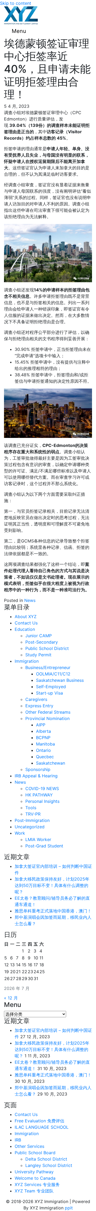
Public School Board (35, 1152)
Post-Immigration (32, 820)
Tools (30, 807)
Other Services (29, 1146)
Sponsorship (37, 769)
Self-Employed (51, 686)
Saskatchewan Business (60, 680)
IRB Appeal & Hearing (36, 775)
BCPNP (43, 737)
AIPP (40, 724)
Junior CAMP (38, 635)
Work (20, 833)
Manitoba (45, 744)
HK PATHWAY (39, 795)
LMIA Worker (38, 839)
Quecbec (45, 756)
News (29, 600)
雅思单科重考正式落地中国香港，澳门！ (53, 910)
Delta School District (46, 1159)
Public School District (47, 648)
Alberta (43, 731)
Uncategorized (30, 826)
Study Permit (38, 654)
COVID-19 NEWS (42, 788)
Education (25, 629)
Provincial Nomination (47, 718)
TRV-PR (33, 814)
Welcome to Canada (35, 1178)
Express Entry (39, 705)
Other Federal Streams (47, 712)
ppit (69, 1207)
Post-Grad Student (44, 845)
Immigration (27, 661)
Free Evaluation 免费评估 (39, 1120)
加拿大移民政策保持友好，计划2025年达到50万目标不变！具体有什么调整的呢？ (52, 885)
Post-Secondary (41, 642)
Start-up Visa (49, 693)
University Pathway (34, 1171)
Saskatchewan (50, 763)
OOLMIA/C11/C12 (53, 673)
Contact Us (26, 623)
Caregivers (36, 699)
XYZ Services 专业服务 (37, 1184)
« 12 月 (11, 998)
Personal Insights (42, 801)
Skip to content (15, 3)
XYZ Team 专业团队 (34, 1190)
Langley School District (48, 1165)
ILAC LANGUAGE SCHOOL (42, 1127)
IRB (18, 1140)
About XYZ (26, 616)
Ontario (43, 750)
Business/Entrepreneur (47, 667)
